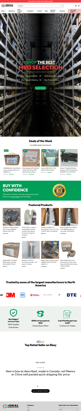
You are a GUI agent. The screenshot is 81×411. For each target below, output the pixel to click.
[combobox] (40, 5)
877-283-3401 (73, 11)
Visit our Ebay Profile (40, 391)
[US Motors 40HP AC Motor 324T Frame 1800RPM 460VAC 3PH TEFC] (12, 217)
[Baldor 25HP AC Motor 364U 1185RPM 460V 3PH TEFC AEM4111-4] (50, 250)
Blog (28, 407)
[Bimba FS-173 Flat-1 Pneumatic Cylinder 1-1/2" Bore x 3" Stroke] (31, 250)
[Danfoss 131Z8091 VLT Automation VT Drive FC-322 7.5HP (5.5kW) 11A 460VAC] (50, 217)
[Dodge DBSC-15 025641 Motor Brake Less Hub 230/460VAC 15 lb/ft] (12, 250)
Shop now (40, 88)
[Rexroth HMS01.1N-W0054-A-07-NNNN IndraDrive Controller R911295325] (69, 217)
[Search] (62, 5)
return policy (15, 197)
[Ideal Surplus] (7, 5)
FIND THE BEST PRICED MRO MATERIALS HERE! (40, 1)
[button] (79, 5)
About (28, 410)
